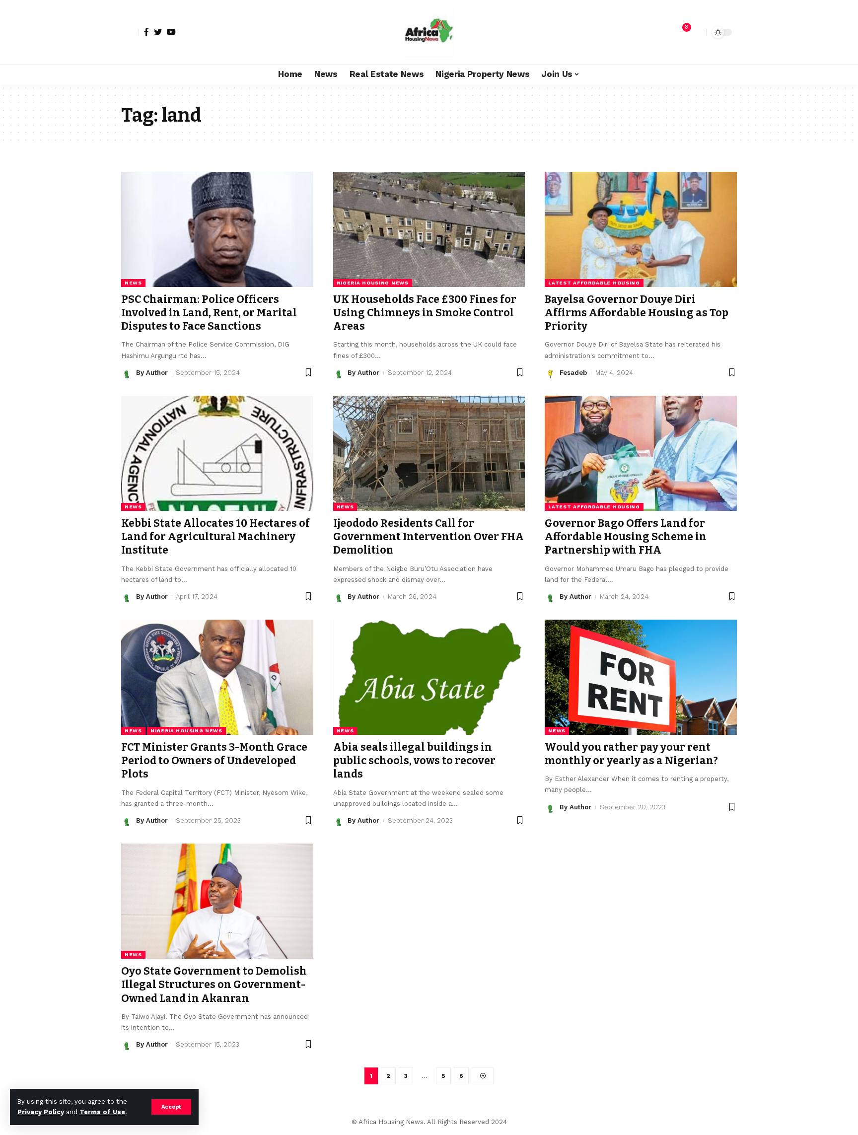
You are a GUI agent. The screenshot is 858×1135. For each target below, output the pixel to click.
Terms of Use (102, 1112)
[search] (697, 32)
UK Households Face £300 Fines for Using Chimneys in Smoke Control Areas (424, 313)
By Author (152, 372)
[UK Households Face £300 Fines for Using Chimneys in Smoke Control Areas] (429, 229)
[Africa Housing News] (429, 32)
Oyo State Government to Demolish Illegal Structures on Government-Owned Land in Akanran (214, 985)
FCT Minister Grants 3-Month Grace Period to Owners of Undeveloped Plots (214, 761)
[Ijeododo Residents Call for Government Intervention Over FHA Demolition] (429, 453)
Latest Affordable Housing (594, 282)
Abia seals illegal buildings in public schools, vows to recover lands (414, 761)
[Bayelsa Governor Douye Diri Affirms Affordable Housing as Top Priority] (641, 229)
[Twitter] (157, 32)
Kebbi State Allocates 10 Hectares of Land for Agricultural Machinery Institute (215, 537)
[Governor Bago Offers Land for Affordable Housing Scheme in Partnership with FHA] (641, 453)
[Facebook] (146, 32)
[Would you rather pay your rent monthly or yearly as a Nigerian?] (641, 677)
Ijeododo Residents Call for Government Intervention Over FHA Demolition (428, 537)
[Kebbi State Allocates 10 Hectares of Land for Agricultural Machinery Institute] (217, 453)
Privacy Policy (40, 1112)
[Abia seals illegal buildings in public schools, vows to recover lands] (429, 677)
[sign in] (130, 32)
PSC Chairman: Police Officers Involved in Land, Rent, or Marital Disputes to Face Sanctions (209, 313)
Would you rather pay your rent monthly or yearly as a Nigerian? (631, 754)
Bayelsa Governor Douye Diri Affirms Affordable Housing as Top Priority (636, 313)
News (133, 282)
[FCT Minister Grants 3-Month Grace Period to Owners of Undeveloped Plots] (217, 677)
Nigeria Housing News (373, 282)
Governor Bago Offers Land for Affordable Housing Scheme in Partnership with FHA (626, 537)
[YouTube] (171, 32)
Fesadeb (573, 372)
